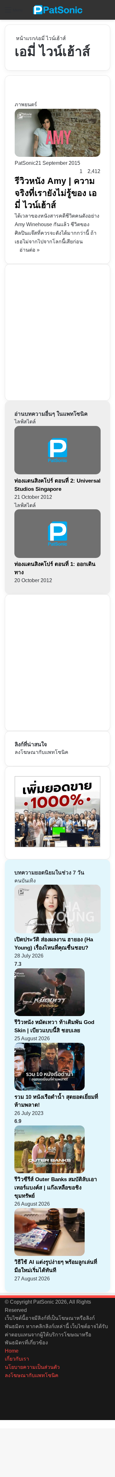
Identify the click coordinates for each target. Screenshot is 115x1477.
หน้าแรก (25, 38)
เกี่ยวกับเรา (17, 1359)
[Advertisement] (57, 331)
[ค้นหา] (107, 12)
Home (12, 1351)
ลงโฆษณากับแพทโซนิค (41, 752)
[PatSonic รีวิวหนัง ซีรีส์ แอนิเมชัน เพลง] (57, 9)
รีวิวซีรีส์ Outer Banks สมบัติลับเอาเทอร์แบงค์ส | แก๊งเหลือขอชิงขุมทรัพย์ (55, 1187)
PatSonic (25, 163)
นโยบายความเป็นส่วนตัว (32, 1367)
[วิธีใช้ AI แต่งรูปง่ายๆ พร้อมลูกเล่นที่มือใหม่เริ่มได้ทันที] (49, 1254)
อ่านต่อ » (29, 250)
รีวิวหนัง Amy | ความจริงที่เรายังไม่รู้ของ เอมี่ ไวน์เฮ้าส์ (56, 193)
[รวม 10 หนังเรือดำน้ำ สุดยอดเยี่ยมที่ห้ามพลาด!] (49, 1088)
